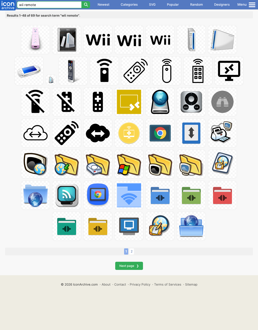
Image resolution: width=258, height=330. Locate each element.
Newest (103, 4)
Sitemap (191, 284)
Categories (129, 4)
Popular (173, 4)
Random (196, 4)
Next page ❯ (129, 266)
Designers (222, 4)
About (106, 284)
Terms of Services (167, 284)
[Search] (85, 4)
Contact (120, 284)
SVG (152, 4)
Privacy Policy (140, 284)
